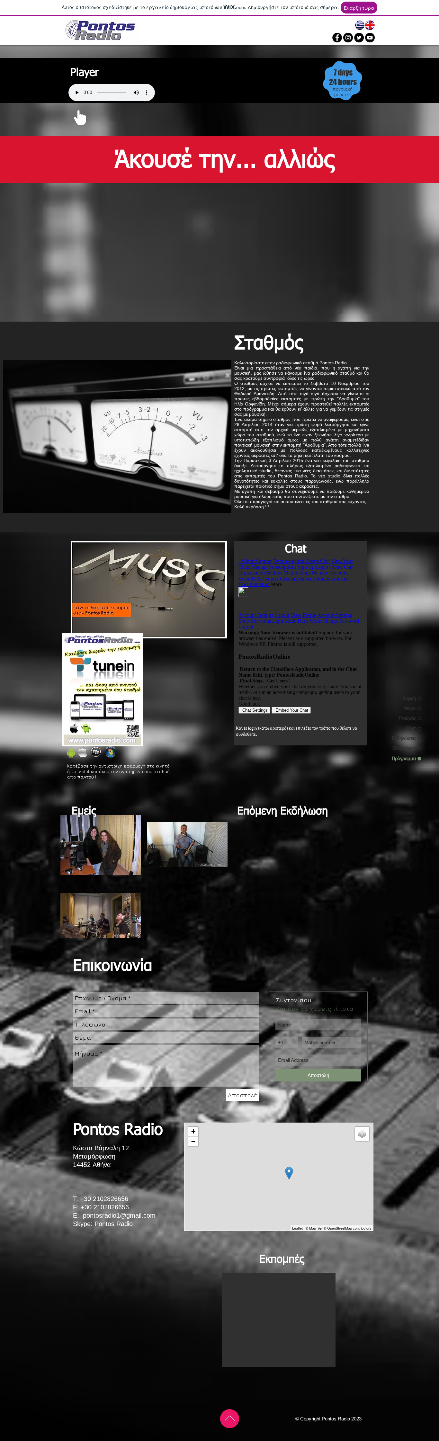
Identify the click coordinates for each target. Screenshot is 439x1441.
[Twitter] (359, 37)
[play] (213, 632)
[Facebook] (337, 37)
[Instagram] (348, 37)
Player (84, 72)
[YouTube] (370, 37)
